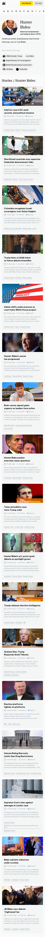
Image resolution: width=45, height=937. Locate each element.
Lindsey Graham (21, 671)
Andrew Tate (9, 527)
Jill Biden (7, 879)
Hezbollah (7, 179)
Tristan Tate (19, 527)
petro (34, 228)
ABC (9, 724)
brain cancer (8, 428)
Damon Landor (9, 822)
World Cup (16, 724)
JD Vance (18, 277)
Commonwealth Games (23, 425)
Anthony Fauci (9, 327)
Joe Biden (7, 376)
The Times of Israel (26, 179)
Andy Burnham (9, 425)
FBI (24, 622)
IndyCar (18, 130)
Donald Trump (9, 130)
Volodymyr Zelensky (11, 675)
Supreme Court (9, 773)
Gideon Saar (27, 228)
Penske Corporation (29, 130)
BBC (5, 724)
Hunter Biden (17, 376)
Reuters (15, 179)
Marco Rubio (27, 277)
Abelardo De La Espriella (13, 228)
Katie (17, 327)
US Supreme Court (23, 773)
